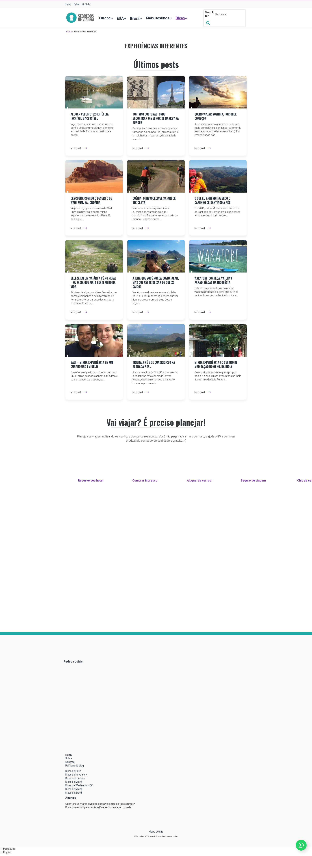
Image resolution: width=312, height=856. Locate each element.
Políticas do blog (74, 765)
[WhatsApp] (301, 845)
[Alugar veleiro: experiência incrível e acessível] (94, 92)
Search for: (209, 14)
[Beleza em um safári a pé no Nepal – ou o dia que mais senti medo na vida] (94, 256)
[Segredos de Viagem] (80, 18)
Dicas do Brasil (73, 792)
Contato (86, 4)
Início (69, 32)
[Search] (208, 23)
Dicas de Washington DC (79, 785)
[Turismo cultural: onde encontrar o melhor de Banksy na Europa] (156, 92)
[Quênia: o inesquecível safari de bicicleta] (156, 176)
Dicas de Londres (75, 778)
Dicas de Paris (73, 771)
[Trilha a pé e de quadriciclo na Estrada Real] (156, 340)
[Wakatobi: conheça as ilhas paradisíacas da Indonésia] (218, 256)
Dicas (180, 18)
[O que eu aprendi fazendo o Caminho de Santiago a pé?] (218, 176)
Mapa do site (156, 831)
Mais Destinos (157, 18)
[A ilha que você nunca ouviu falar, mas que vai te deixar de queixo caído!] (156, 256)
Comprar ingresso (144, 480)
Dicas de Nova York (76, 774)
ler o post (76, 148)
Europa (104, 18)
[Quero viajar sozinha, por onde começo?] (218, 92)
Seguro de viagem (253, 480)
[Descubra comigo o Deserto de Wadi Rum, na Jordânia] (94, 176)
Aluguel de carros (199, 480)
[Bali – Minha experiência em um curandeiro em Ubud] (94, 340)
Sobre (76, 4)
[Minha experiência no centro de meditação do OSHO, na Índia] (218, 340)
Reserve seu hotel (90, 480)
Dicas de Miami (74, 781)
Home (68, 4)
